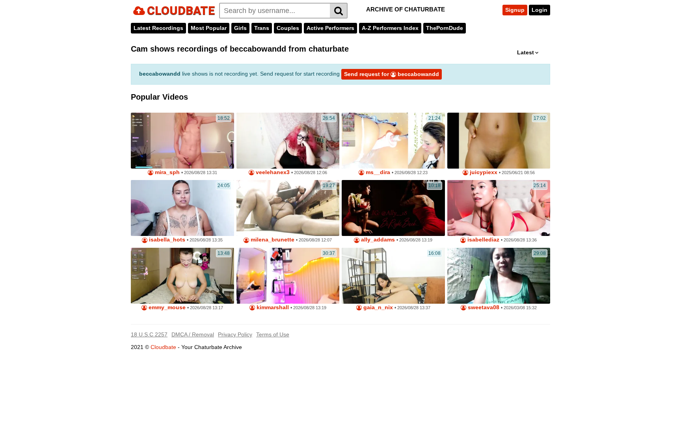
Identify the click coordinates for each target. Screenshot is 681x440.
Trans (261, 28)
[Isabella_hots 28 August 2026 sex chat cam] (182, 208)
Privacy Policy (235, 334)
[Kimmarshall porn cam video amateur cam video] (288, 276)
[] (339, 11)
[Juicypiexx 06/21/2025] (499, 141)
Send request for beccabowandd (391, 74)
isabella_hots (166, 240)
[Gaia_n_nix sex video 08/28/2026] (393, 276)
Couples (288, 28)
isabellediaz (482, 240)
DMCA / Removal (192, 334)
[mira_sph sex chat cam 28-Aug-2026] (182, 141)
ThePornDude (444, 28)
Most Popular (209, 28)
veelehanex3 (272, 172)
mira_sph (166, 172)
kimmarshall (272, 307)
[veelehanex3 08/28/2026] (288, 141)
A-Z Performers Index (390, 28)
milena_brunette (271, 240)
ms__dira (377, 172)
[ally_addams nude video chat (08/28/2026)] (393, 208)
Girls (240, 28)
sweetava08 (482, 307)
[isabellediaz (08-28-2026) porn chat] (499, 208)
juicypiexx (482, 172)
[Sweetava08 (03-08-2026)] (499, 276)
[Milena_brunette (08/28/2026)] (288, 208)
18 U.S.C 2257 (149, 334)
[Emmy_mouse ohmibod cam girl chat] (182, 276)
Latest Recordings (158, 28)
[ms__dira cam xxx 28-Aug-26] (393, 141)
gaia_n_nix (377, 307)
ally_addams (377, 240)
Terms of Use (272, 334)
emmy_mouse (166, 307)
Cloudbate (163, 347)
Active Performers (330, 28)
